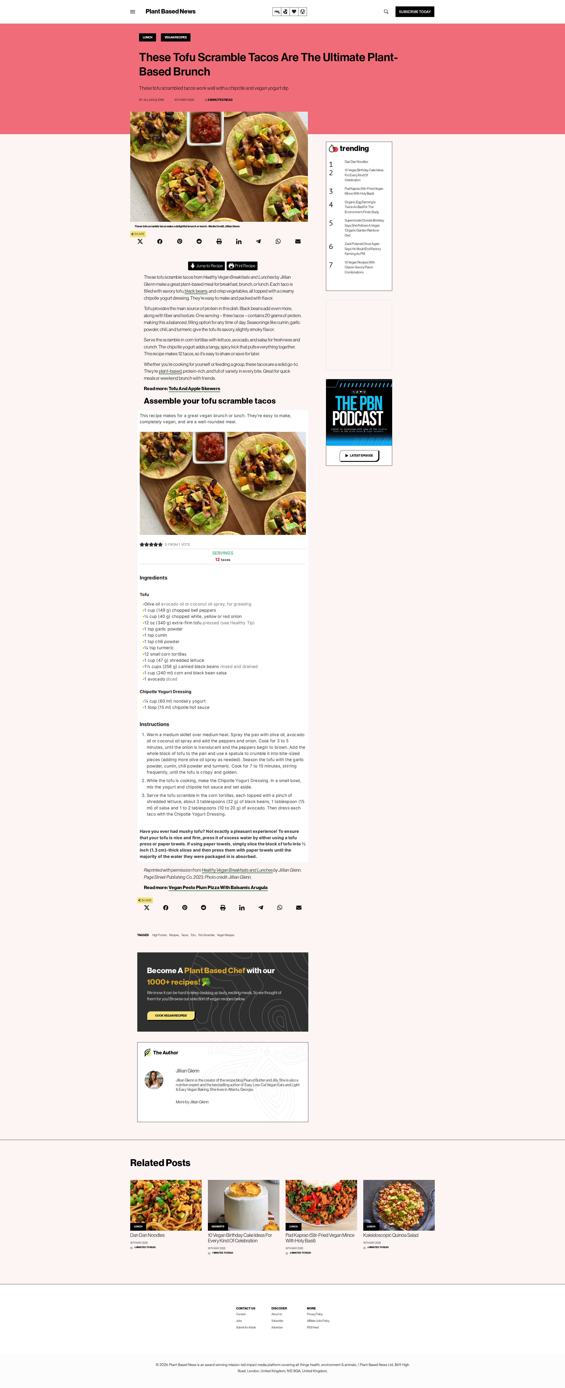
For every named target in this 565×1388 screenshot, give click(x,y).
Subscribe (277, 1320)
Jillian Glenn (153, 100)
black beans (196, 290)
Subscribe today (415, 11)
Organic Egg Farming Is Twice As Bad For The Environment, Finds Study (362, 207)
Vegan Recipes (176, 37)
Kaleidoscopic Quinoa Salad (390, 1235)
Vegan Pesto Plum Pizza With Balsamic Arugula (218, 887)
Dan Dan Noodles (356, 162)
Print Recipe (245, 265)
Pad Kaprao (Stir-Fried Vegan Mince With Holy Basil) (364, 191)
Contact (241, 1314)
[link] (289, 11)
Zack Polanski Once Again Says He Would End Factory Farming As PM (363, 249)
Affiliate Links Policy (318, 1320)
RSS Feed (313, 1327)
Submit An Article (246, 1327)
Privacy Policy (315, 1314)
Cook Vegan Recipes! (171, 1015)
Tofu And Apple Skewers (194, 388)
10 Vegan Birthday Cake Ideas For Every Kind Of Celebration (364, 175)
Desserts (218, 1226)
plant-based (170, 371)
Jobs (239, 1320)
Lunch (147, 37)
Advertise (277, 1327)
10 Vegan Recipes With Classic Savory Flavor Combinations (360, 267)
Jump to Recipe (209, 265)
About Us (276, 1314)
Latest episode (361, 455)
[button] (142, 545)
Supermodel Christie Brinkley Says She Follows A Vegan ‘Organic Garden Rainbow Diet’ (364, 227)
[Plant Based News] (133, 11)
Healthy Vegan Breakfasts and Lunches (237, 870)
